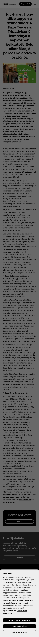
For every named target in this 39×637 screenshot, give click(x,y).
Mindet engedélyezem (19, 620)
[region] (19, 603)
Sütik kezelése (19, 632)
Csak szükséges (19, 626)
